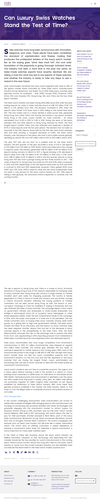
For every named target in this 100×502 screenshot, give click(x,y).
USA (26, 458)
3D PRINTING (36, 458)
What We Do (8, 475)
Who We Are (8, 481)
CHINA (22, 458)
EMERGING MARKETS (18, 44)
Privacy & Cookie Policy (79, 498)
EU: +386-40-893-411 (38, 476)
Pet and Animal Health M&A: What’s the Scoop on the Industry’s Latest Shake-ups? (84, 86)
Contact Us (8, 484)
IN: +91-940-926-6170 (38, 480)
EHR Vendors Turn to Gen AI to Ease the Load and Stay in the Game (85, 57)
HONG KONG (45, 458)
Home (6, 44)
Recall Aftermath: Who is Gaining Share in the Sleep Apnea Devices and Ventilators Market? (85, 102)
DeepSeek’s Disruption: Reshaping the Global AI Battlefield (85, 116)
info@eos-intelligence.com (37, 484)
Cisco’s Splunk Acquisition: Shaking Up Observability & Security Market (84, 71)
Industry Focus (9, 478)
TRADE (30, 458)
